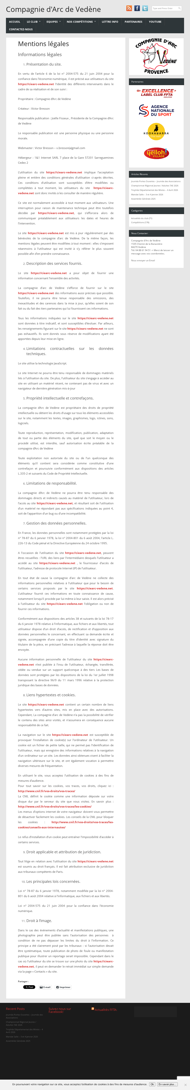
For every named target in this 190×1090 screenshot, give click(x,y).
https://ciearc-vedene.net (36, 84)
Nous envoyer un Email (143, 260)
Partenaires (133, 21)
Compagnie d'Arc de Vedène (53, 9)
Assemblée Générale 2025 (143, 198)
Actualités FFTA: (106, 1009)
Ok (152, 1084)
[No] (185, 1085)
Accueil (14, 21)
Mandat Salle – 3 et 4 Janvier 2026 (147, 194)
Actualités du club (139, 218)
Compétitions (137, 222)
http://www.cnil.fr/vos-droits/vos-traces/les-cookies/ (54, 806)
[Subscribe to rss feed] (129, 8)
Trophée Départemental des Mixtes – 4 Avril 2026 (154, 190)
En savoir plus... (167, 1084)
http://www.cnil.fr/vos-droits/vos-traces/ (46, 791)
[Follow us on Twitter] (145, 8)
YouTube (155, 21)
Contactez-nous (21, 29)
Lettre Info (110, 21)
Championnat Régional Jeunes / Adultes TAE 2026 (154, 185)
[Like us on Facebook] (137, 8)
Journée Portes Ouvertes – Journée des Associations (156, 181)
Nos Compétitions (78, 21)
